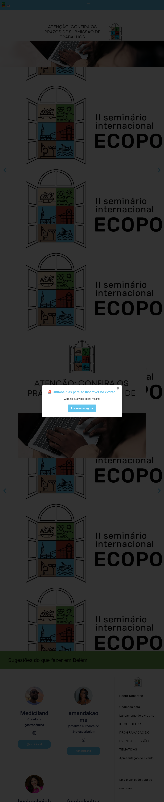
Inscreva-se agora (82, 408)
